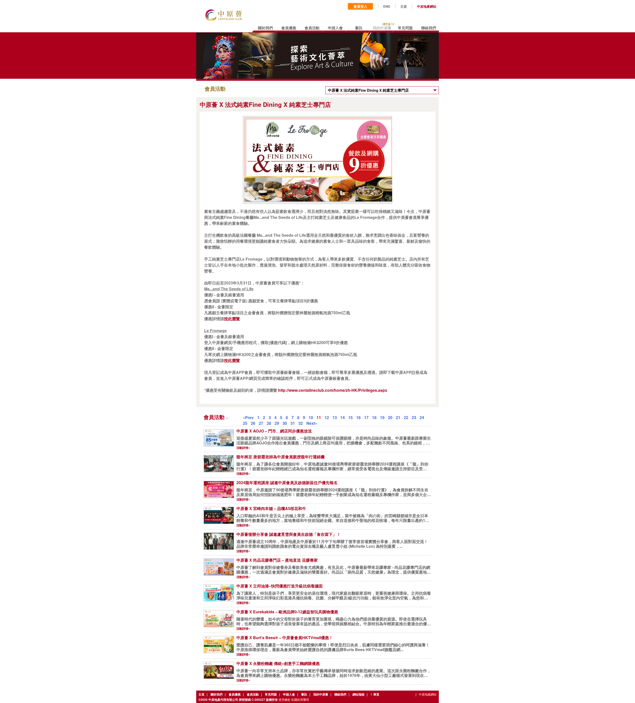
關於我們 (216, 694)
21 (398, 417)
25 (245, 423)
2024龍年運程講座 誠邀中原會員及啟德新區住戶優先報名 (287, 482)
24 (422, 417)
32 (300, 423)
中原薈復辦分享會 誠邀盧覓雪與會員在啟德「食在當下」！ (288, 534)
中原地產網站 (426, 6)
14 (342, 417)
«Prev (248, 417)
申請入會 (289, 694)
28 (269, 423)
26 (253, 423)
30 (285, 423)
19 (382, 417)
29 (277, 423)
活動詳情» (243, 447)
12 (326, 417)
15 (350, 417)
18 (374, 417)
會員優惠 (235, 694)
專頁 (376, 694)
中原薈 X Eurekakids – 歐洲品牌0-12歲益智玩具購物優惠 (287, 612)
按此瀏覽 (232, 318)
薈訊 (304, 694)
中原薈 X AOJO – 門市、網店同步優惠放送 (274, 431)
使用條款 (284, 699)
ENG (386, 6)
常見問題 (271, 694)
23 (414, 417)
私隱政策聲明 (300, 699)
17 (366, 417)
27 (261, 423)
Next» (311, 423)
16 (358, 417)
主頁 (403, 6)
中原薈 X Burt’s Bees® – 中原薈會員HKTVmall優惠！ (284, 637)
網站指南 (358, 694)
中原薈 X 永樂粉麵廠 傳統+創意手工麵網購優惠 (278, 663)
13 (334, 417)
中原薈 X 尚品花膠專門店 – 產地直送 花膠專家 (277, 560)
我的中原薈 (320, 694)
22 (406, 417)
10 (311, 417)
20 (390, 417)
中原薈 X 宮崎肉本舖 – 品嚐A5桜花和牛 (271, 508)
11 (319, 417)
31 (292, 423)
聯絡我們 (340, 694)
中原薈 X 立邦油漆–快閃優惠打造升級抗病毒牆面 (279, 586)
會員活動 (253, 694)
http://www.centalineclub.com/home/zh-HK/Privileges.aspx (332, 390)
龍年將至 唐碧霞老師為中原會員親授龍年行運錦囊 (280, 457)
